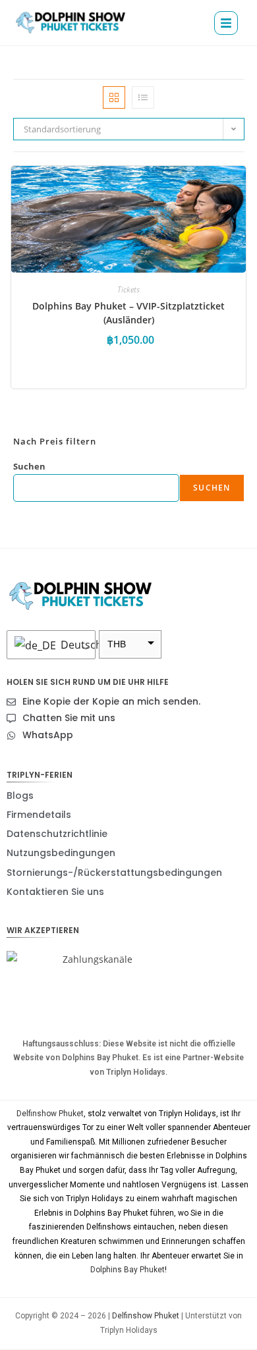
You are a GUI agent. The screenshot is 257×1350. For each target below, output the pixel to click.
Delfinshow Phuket (50, 1113)
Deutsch (74, 644)
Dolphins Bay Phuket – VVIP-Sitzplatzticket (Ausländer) (128, 313)
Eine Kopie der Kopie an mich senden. (111, 701)
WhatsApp (47, 735)
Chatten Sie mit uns (68, 717)
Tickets (128, 289)
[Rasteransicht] (114, 97)
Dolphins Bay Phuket (127, 1269)
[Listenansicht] (143, 97)
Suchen (29, 466)
